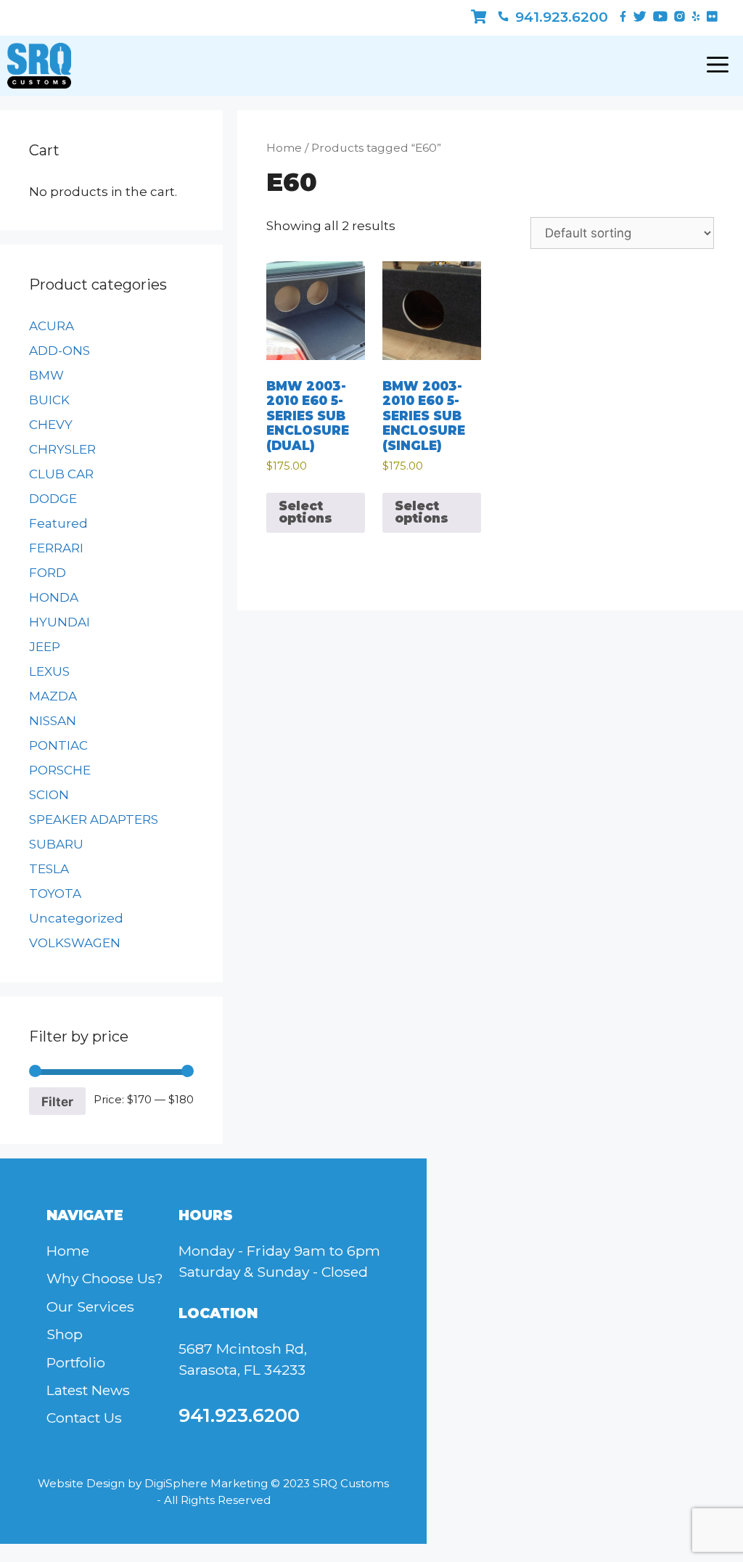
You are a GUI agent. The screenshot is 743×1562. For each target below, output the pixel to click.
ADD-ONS (59, 350)
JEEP (44, 646)
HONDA (53, 597)
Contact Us (84, 1417)
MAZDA (53, 696)
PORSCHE (60, 770)
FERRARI (56, 548)
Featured (58, 523)
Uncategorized (76, 918)
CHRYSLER (62, 449)
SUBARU (56, 844)
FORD (47, 572)
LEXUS (49, 671)
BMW (46, 375)
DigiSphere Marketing (206, 1483)
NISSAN (52, 720)
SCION (49, 795)
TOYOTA (55, 893)
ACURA (51, 326)
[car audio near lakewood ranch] (478, 17)
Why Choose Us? (104, 1278)
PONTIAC (58, 745)
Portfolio (75, 1362)
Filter (57, 1101)
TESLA (49, 869)
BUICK (49, 400)
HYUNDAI (59, 622)
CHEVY (51, 424)
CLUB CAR (61, 474)
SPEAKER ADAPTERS (93, 819)
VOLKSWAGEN (74, 943)
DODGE (53, 498)
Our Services (90, 1306)
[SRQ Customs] (39, 66)
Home (284, 148)
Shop (64, 1334)
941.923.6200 (560, 17)
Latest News (88, 1390)
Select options (305, 512)
